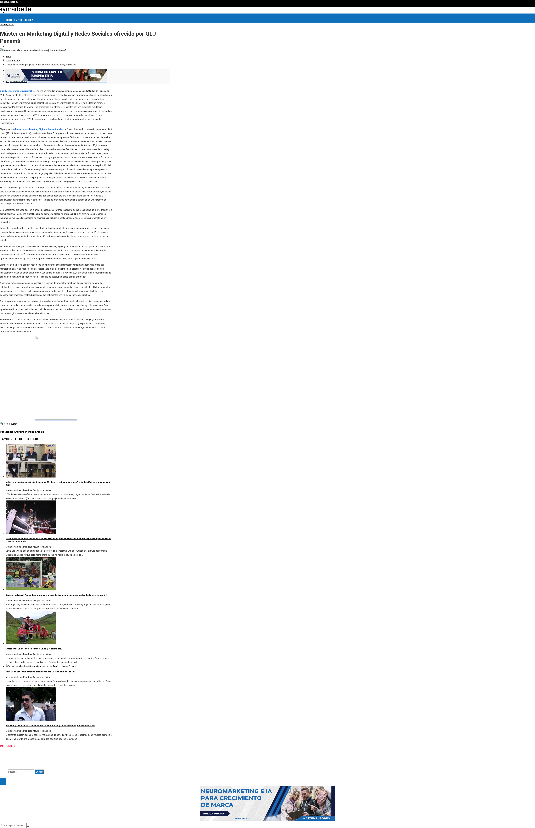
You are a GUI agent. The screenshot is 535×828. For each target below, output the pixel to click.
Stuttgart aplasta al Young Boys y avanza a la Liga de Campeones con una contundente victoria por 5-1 (56, 595)
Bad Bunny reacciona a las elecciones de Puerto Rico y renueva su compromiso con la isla (50, 725)
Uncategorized (7, 24)
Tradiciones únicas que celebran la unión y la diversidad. (34, 649)
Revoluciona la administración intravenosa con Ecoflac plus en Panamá (41, 672)
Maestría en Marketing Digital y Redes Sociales (39, 129)
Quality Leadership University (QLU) (18, 91)
